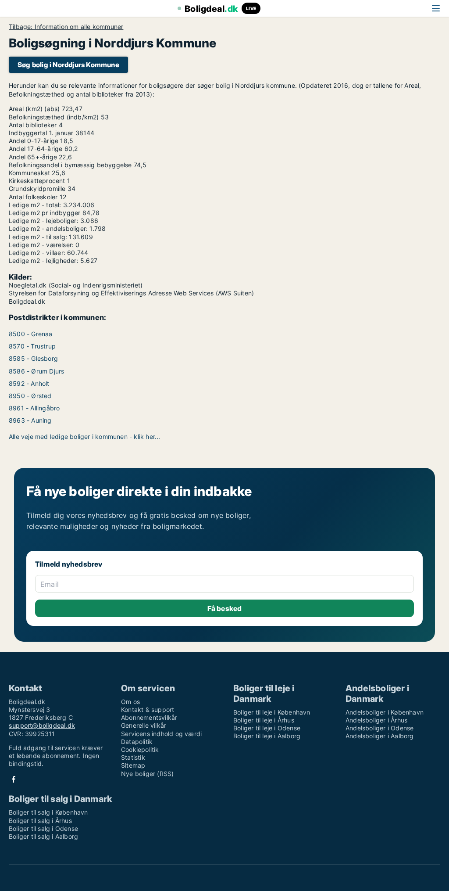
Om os (130, 701)
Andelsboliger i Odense (379, 728)
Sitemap (133, 765)
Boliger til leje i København (271, 712)
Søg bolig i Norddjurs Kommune (68, 65)
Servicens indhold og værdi (161, 733)
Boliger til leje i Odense (266, 728)
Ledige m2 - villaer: (37, 252)
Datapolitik (137, 741)
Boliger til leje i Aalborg (266, 736)
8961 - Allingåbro (34, 408)
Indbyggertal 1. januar (41, 133)
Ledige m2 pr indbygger (44, 212)
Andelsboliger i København (385, 712)
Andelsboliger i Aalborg (380, 736)
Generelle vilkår (143, 725)
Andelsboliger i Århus (376, 720)
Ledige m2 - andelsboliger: (48, 228)
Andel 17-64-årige (35, 148)
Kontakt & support (147, 709)
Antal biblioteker (33, 125)
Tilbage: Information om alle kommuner (66, 26)
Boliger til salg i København (48, 812)
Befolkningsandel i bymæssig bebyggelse (70, 165)
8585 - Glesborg (33, 358)
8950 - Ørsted (30, 395)
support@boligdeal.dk (42, 725)
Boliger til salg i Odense (43, 828)
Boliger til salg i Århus (40, 820)
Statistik (133, 757)
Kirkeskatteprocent (37, 180)
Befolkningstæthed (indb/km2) (54, 117)
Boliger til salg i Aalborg (43, 836)
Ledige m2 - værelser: (41, 244)
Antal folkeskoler (33, 197)
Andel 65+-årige (33, 157)
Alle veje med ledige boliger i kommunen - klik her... (84, 436)
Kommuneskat (29, 172)
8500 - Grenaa (31, 334)
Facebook (13, 779)
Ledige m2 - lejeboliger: (43, 220)
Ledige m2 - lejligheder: (43, 260)
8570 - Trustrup (32, 346)
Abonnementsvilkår (149, 717)
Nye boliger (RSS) (147, 773)
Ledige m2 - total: (35, 204)
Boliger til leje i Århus (263, 720)
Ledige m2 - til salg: (38, 237)
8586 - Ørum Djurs (36, 371)
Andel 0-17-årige (33, 140)
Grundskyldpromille (37, 188)
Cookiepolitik (140, 749)
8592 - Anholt (29, 383)
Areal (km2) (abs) (34, 108)
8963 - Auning (30, 420)
